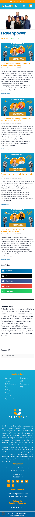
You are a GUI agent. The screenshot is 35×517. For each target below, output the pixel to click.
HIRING (23, 316)
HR (27, 316)
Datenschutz (24, 384)
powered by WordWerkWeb (17, 515)
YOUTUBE (4, 336)
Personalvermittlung (8, 326)
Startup (30, 331)
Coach (7, 311)
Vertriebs (5, 447)
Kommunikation (7, 321)
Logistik (4, 323)
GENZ (12, 316)
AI (1, 309)
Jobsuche (15, 319)
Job (32, 316)
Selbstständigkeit (7, 331)
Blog (6, 387)
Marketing (11, 323)
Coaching (14, 311)
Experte (22, 311)
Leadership (19, 321)
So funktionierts (10, 384)
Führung (29, 314)
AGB (21, 381)
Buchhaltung (29, 309)
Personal (19, 323)
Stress (3, 333)
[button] (30, 5)
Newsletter (8, 396)
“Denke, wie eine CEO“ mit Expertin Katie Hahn (17, 175)
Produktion (5, 328)
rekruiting (13, 328)
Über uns (8, 378)
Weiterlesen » (6, 94)
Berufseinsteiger (9, 309)
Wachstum (29, 333)
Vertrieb (21, 333)
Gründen (18, 316)
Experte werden (10, 399)
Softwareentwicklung (20, 331)
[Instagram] (13, 485)
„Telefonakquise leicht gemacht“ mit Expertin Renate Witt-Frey (16, 64)
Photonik (19, 326)
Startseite (4, 39)
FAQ (21, 387)
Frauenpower (12, 314)
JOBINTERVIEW (6, 319)
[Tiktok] (8, 485)
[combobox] (17, 356)
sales (19, 328)
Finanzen (4, 314)
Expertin (29, 311)
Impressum (24, 378)
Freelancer (21, 314)
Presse (7, 393)
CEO (2, 311)
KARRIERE (23, 319)
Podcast (26, 326)
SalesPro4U (26, 328)
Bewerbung (20, 309)
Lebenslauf (27, 321)
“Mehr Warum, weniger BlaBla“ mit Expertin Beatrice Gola (14, 230)
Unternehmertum (12, 333)
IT (29, 316)
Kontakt (7, 381)
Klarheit (29, 319)
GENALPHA (5, 316)
